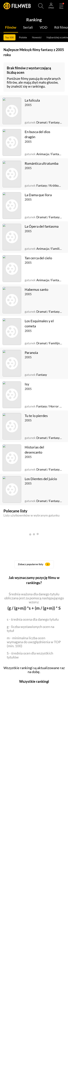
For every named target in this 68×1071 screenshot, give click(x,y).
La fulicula (32, 100)
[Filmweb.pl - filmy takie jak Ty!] (17, 6)
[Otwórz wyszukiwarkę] (40, 6)
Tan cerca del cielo (38, 258)
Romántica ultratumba (41, 163)
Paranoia (31, 353)
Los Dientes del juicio (41, 479)
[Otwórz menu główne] (61, 6)
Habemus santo (36, 289)
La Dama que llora (38, 195)
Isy (27, 384)
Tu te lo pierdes (36, 416)
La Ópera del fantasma (42, 226)
